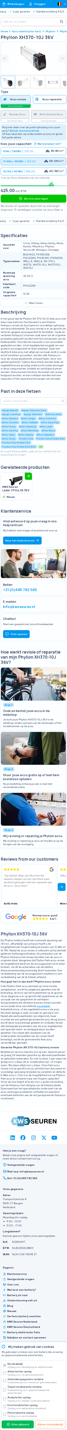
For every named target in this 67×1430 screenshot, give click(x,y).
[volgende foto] (62, 58)
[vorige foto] (5, 58)
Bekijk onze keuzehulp (24, 130)
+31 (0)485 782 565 (20, 589)
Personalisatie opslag (23, 1414)
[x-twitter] (44, 1138)
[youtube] (54, 1138)
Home (4, 31)
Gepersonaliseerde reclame (29, 1389)
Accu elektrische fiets (26, 31)
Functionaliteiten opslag (27, 1407)
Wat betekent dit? (49, 143)
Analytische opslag (29, 1399)
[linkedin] (12, 1138)
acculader (43, 1006)
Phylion (50, 31)
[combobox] (60, 4)
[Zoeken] (62, 22)
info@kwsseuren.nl (19, 606)
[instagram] (33, 1138)
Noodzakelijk (30, 1365)
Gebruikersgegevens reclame (32, 1381)
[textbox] (59, 4)
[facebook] (23, 1138)
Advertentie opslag (26, 1373)
